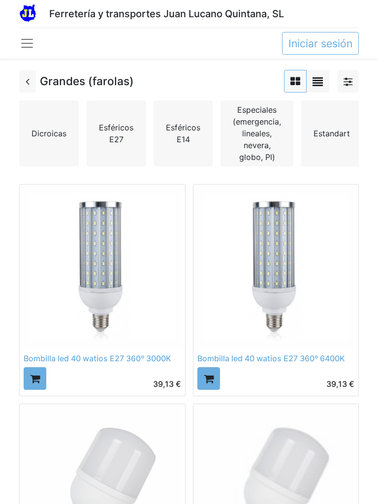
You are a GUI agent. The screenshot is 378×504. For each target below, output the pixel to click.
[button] (35, 378)
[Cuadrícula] (295, 81)
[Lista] (317, 81)
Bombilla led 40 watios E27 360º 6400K (271, 358)
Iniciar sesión (320, 43)
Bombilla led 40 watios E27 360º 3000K (97, 358)
